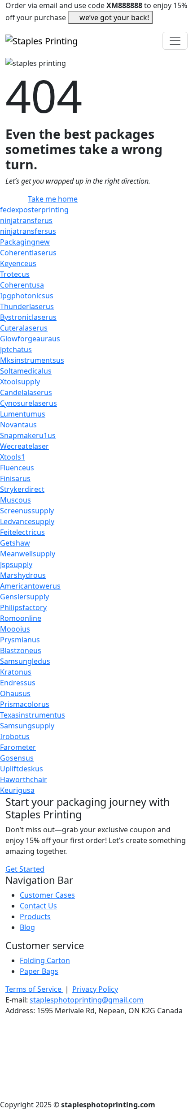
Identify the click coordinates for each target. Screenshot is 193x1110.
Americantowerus (30, 586)
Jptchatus (16, 349)
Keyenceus (18, 263)
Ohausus (15, 693)
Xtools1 (12, 457)
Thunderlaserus (27, 306)
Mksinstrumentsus (32, 360)
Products (35, 916)
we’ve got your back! (114, 17)
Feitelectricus (22, 532)
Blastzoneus (20, 650)
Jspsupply (16, 564)
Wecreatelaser (24, 446)
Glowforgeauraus (30, 339)
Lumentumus (22, 414)
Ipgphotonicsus (26, 296)
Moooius (15, 629)
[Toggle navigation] (175, 41)
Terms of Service (34, 989)
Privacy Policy (95, 989)
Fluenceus (17, 468)
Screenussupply (27, 511)
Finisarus (15, 478)
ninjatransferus (26, 220)
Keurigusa (17, 790)
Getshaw (15, 543)
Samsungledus (25, 661)
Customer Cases (47, 895)
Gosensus (17, 758)
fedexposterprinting (34, 210)
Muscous (15, 500)
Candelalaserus (26, 392)
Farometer (18, 747)
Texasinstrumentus (32, 715)
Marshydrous (23, 575)
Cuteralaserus (24, 328)
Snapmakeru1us (28, 435)
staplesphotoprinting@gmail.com (87, 1000)
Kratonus (15, 672)
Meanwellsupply (27, 554)
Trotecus (15, 274)
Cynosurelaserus (28, 403)
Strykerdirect (22, 489)
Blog (27, 927)
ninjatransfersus (28, 231)
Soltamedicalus (26, 371)
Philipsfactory (23, 607)
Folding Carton (45, 960)
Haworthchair (23, 779)
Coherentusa (22, 285)
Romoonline (20, 618)
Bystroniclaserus (28, 317)
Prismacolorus (24, 704)
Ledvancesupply (27, 521)
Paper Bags (39, 971)
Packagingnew (25, 242)
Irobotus (15, 736)
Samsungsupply (27, 726)
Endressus (17, 683)
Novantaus (18, 425)
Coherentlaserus (28, 253)
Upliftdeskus (21, 769)
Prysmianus (20, 640)
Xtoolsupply (20, 382)
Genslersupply (24, 597)
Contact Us (38, 906)
